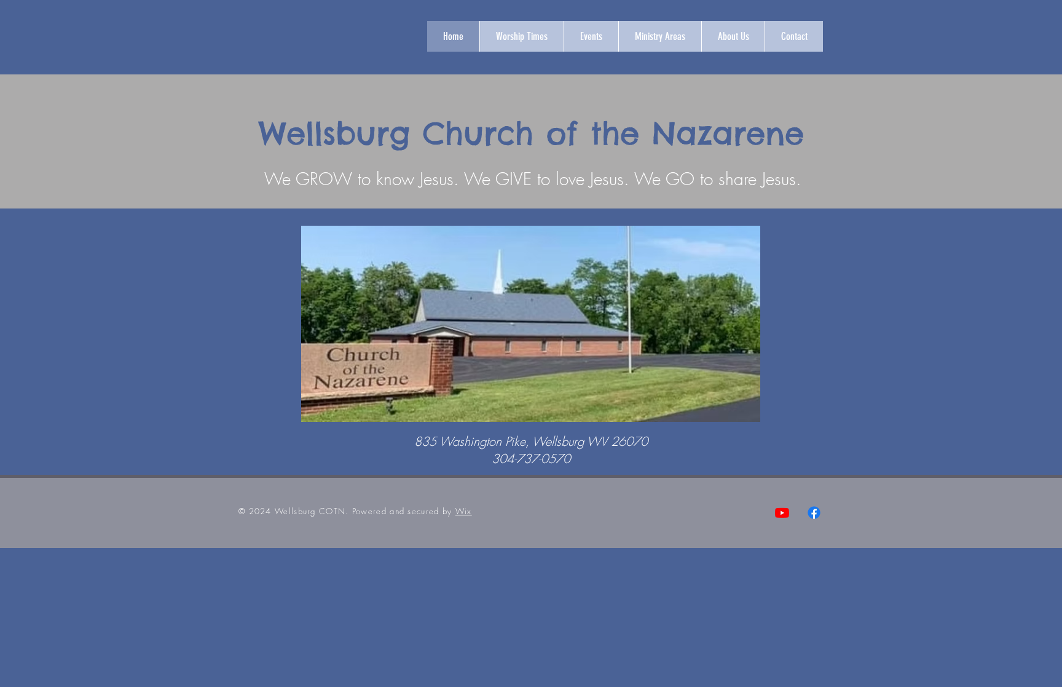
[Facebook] (814, 512)
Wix (463, 511)
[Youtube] (782, 512)
